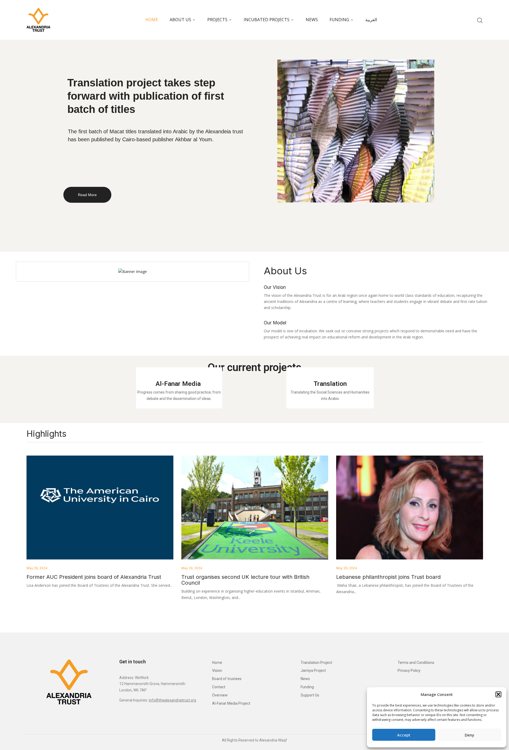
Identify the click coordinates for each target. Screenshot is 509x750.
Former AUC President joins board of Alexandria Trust (94, 577)
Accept (403, 735)
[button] (498, 694)
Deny (469, 735)
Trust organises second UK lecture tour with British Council (245, 580)
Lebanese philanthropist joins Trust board (388, 577)
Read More (87, 195)
